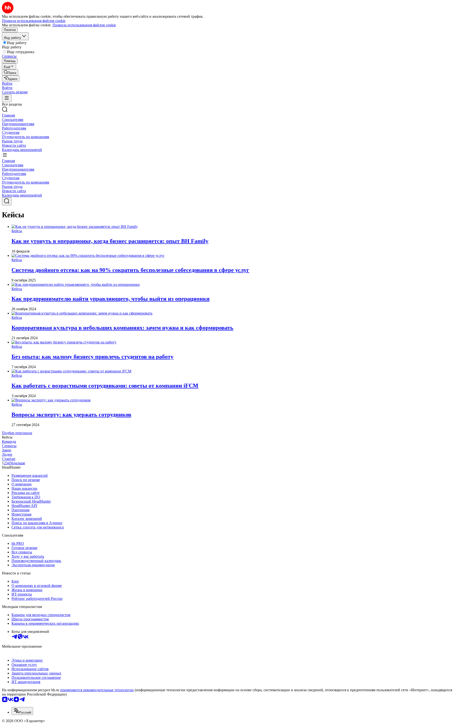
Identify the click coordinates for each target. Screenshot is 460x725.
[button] (7, 83)
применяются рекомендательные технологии (97, 690)
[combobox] (22, 711)
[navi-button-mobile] (7, 98)
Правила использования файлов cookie (84, 25)
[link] (10, 72)
